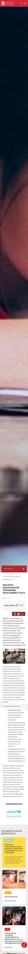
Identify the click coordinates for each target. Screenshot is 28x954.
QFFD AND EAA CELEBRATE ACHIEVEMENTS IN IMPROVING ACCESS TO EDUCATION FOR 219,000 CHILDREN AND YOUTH (14, 938)
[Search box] (21, 3)
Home (4, 573)
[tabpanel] (14, 814)
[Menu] (24, 3)
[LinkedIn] (18, 614)
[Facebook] (15, 614)
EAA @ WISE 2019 (11, 896)
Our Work (11, 573)
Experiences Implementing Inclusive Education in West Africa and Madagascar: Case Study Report (14, 848)
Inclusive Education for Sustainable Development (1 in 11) (11, 578)
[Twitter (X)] (22, 614)
